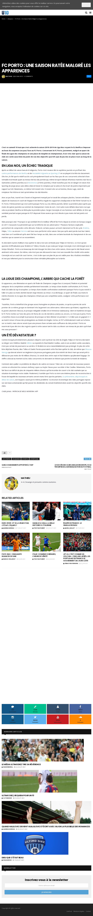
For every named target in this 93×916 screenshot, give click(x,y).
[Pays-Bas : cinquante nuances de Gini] (16, 542)
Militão (29, 343)
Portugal (35, 459)
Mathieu (9, 76)
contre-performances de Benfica (14, 173)
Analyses (10, 19)
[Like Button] (4, 452)
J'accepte (86, 5)
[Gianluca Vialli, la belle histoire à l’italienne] (46, 511)
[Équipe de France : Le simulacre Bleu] (77, 511)
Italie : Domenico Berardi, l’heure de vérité (44, 555)
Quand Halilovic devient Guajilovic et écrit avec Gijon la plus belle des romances (46, 826)
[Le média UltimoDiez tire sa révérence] (43, 750)
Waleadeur (7, 860)
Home (3, 19)
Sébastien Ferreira (71, 563)
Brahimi (86, 228)
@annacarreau (8, 528)
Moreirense (32, 183)
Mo (86, 349)
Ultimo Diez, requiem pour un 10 (18, 795)
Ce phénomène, (68, 376)
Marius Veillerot (9, 559)
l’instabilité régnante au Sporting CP (46, 173)
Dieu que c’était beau (13, 857)
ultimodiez (7, 798)
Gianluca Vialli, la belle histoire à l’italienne (43, 524)
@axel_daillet (70, 528)
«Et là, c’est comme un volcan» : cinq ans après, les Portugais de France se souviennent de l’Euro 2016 (76, 557)
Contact (88, 911)
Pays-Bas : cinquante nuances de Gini (12, 555)
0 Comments (28, 76)
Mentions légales (78, 911)
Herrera (24, 231)
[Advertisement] (46, 118)
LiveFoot (69, 911)
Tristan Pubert (39, 528)
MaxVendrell (8, 767)
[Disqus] (46, 599)
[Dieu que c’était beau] (35, 843)
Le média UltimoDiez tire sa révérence (21, 764)
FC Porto (7, 459)
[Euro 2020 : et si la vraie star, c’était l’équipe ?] (16, 511)
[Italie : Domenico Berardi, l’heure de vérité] (46, 542)
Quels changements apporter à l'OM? (17, 466)
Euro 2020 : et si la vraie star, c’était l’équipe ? (15, 524)
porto (25, 459)
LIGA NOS (17, 459)
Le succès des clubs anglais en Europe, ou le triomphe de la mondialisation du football (72, 467)
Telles (9, 231)
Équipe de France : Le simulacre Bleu (72, 524)
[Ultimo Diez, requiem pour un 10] (39, 781)
